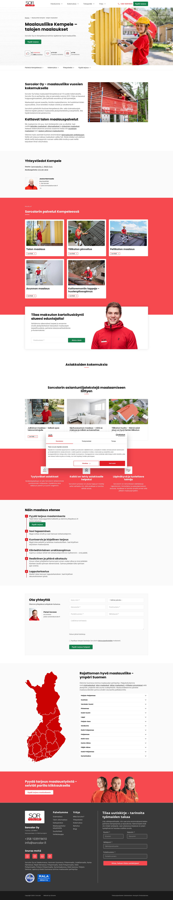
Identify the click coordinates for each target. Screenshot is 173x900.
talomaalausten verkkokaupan (72, 135)
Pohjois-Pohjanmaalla (44, 867)
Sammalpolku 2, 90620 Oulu (42, 167)
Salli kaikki (112, 463)
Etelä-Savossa (72, 867)
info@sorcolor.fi (35, 843)
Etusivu (27, 18)
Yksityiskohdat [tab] (86, 441)
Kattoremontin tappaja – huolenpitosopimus (83, 290)
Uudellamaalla (80, 862)
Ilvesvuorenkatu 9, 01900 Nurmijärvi (36, 833)
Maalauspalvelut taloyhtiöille (59, 827)
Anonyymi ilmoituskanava (140, 895)
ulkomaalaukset (53, 126)
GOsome (53, 895)
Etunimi (106, 832)
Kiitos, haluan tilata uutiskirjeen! (125, 863)
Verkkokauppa (58, 834)
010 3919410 (47, 614)
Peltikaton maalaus (122, 249)
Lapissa (35, 869)
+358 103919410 (36, 839)
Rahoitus (76, 826)
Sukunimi (130, 832)
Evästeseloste (128, 895)
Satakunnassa (42, 862)
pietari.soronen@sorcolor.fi (52, 617)
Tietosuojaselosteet (117, 895)
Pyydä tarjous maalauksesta (39, 792)
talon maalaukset (102, 685)
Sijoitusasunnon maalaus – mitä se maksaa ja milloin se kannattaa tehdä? (86, 430)
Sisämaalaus (57, 816)
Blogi (75, 829)
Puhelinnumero (108, 852)
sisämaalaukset (89, 685)
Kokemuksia (77, 823)
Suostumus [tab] (59, 441)
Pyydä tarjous (140, 4)
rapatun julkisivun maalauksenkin (51, 131)
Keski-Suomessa (46, 869)
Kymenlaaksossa (60, 867)
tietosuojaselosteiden (105, 641)
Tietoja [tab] (113, 441)
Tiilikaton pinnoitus (80, 249)
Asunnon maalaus (38, 288)
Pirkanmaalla (69, 862)
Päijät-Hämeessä (40, 865)
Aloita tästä (76, 340)
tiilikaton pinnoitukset (134, 685)
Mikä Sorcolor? (78, 816)
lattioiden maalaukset (38, 126)
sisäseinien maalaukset (70, 126)
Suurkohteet (57, 831)
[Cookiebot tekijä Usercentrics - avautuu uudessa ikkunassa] (117, 435)
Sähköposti (107, 842)
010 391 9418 (43, 170)
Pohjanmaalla (52, 865)
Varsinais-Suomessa (55, 862)
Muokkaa (85, 463)
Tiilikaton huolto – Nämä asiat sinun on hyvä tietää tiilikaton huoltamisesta (126, 430)
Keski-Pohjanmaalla (66, 865)
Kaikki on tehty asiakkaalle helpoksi (86, 478)
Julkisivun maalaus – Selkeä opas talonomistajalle (43, 429)
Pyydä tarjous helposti (81, 647)
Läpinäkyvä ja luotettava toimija (128, 478)
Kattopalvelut (58, 823)
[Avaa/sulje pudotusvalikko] (62, 4)
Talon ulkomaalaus (60, 820)
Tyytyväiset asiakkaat (44, 476)
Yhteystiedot (77, 820)
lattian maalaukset (117, 685)
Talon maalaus (35, 249)
